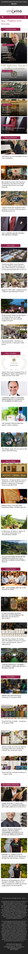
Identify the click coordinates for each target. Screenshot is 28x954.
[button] (2, 17)
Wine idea (14, 3)
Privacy (24, 898)
